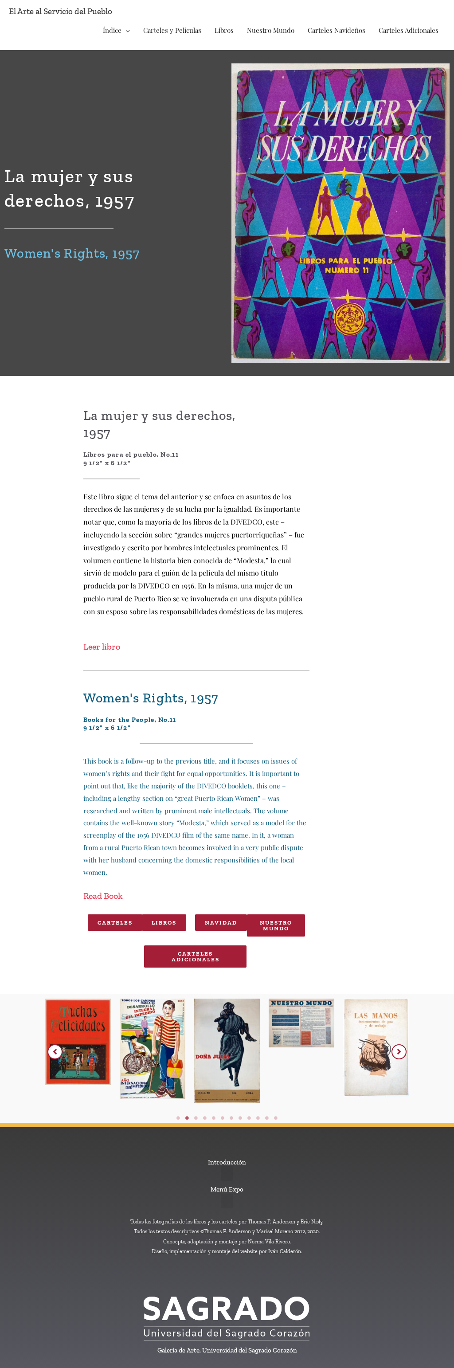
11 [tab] (266, 1117)
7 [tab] (231, 1117)
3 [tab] (196, 1117)
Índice (112, 30)
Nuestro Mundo (270, 30)
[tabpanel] (78, 1053)
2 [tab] (187, 1117)
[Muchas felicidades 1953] (78, 1042)
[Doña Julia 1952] (227, 1051)
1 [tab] (178, 1117)
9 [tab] (249, 1117)
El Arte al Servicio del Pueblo (60, 11)
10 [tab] (258, 1117)
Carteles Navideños (336, 30)
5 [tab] (213, 1117)
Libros (224, 30)
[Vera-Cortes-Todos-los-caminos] (152, 1049)
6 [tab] (222, 1117)
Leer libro (101, 646)
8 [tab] (240, 1117)
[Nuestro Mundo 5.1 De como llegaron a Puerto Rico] (301, 1023)
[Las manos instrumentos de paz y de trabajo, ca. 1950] (376, 1048)
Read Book (103, 895)
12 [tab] (275, 1117)
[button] (55, 1051)
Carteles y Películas (172, 30)
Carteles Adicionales (408, 30)
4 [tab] (204, 1117)
